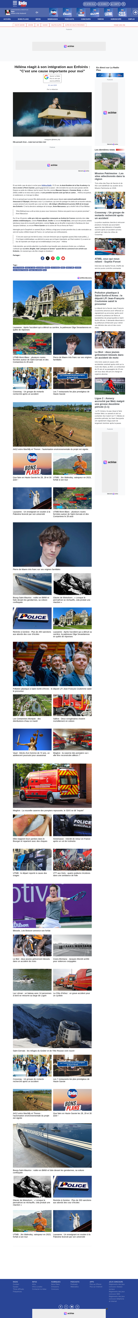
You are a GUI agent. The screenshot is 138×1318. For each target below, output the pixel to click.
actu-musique (55, 267)
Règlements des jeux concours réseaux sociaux (117, 1286)
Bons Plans (23, 19)
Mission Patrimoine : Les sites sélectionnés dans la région (110, 176)
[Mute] (36, 12)
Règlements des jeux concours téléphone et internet (117, 1298)
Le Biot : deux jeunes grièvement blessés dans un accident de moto (109, 355)
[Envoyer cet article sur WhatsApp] (57, 259)
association (40, 267)
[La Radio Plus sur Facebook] (61, 1307)
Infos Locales (37, 1287)
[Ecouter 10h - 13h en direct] (110, 75)
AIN (38, 25)
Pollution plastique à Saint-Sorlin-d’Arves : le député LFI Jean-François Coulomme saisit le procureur (109, 298)
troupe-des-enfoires (35, 270)
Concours (86, 19)
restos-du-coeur (30, 267)
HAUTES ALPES (56, 25)
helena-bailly (70, 267)
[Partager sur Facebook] (42, 259)
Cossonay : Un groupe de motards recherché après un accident (109, 215)
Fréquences (17, 1291)
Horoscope (116, 19)
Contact (16, 1284)
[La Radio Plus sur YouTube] (72, 1307)
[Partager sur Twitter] (47, 259)
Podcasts (69, 19)
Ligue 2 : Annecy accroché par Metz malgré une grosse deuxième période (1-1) (109, 402)
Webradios (53, 19)
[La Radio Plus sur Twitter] (66, 1307)
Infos (38, 19)
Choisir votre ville (119, 25)
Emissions (55, 1287)
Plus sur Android (96, 1287)
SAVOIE (30, 25)
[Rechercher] (123, 4)
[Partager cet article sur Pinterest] (52, 259)
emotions (78, 267)
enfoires (47, 267)
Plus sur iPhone (95, 1284)
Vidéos (101, 19)
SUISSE (45, 25)
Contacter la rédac (39, 1289)
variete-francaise (18, 267)
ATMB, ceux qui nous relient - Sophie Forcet (108, 260)
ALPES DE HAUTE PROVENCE (75, 25)
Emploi (131, 19)
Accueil (7, 19)
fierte (44, 270)
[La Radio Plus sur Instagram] (77, 1307)
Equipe (15, 1287)
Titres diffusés (18, 1289)
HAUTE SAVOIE (20, 25)
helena (63, 267)
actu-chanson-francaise (20, 270)
